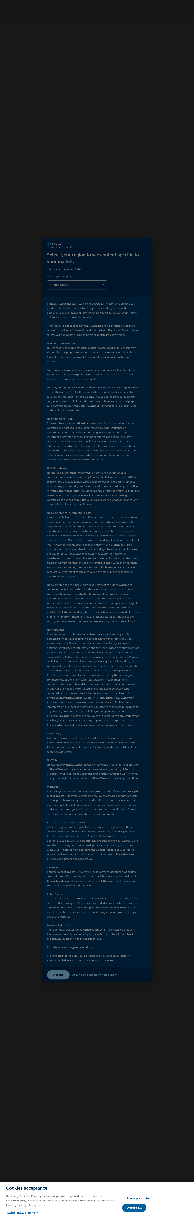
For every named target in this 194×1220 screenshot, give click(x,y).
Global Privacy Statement (22, 1212)
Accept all (134, 1207)
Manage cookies (138, 1198)
